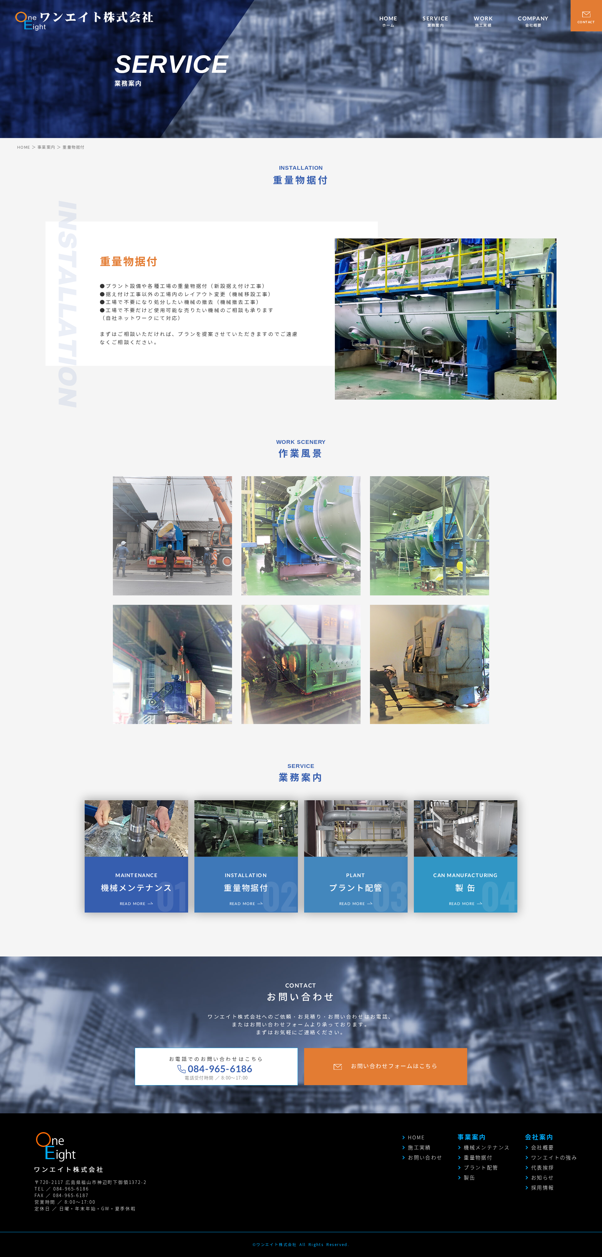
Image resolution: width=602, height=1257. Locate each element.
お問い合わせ (425, 1157)
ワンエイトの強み (554, 1157)
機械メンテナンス (136, 882)
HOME (388, 22)
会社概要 (542, 1147)
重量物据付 (246, 882)
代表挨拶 (542, 1167)
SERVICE (436, 22)
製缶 (469, 1177)
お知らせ (542, 1177)
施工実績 (419, 1147)
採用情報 (542, 1187)
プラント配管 (356, 882)
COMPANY (533, 22)
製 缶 (465, 882)
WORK (483, 22)
